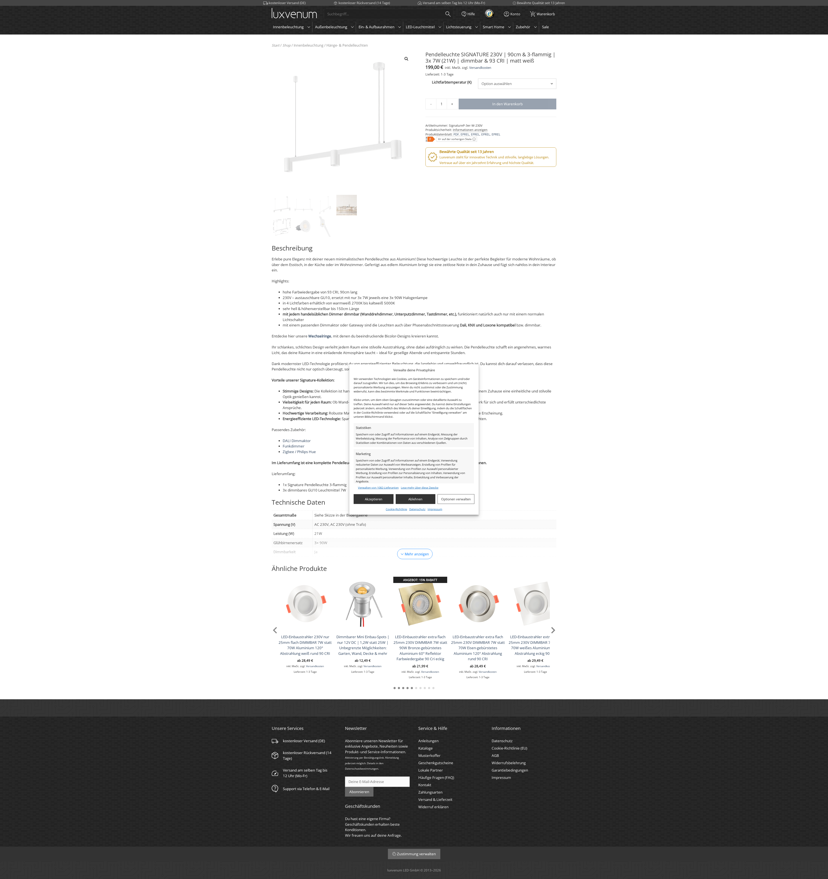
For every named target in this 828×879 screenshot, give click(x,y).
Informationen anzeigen (470, 130)
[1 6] (416, 688)
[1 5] (412, 688)
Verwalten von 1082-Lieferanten (378, 488)
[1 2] (399, 688)
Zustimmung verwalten (416, 853)
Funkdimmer (293, 446)
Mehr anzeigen (417, 553)
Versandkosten (480, 67)
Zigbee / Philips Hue (299, 451)
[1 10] (433, 688)
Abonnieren (359, 791)
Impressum (435, 509)
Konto (515, 13)
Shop (286, 45)
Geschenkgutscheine (435, 762)
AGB (495, 755)
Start (275, 45)
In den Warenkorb (507, 103)
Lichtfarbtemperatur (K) (452, 82)
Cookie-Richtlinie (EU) (509, 748)
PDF (456, 134)
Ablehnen (415, 499)
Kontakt (424, 784)
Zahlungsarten (430, 792)
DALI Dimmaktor (297, 440)
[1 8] (425, 688)
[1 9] (429, 688)
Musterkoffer (429, 755)
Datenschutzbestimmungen (361, 768)
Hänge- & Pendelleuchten (347, 45)
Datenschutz (417, 509)
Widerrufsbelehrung (509, 762)
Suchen (448, 14)
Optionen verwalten (456, 499)
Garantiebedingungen (510, 770)
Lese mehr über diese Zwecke (419, 488)
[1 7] (420, 688)
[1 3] (403, 688)
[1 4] (407, 688)
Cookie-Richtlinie (396, 509)
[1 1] (395, 688)
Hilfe (471, 13)
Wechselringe (319, 336)
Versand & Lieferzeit (435, 799)
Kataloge (425, 748)
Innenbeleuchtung (308, 45)
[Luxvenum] (294, 14)
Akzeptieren (373, 499)
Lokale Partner (430, 770)
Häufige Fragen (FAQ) (436, 777)
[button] (406, 59)
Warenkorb (543, 13)
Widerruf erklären (433, 806)
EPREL (465, 134)
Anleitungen (428, 740)
